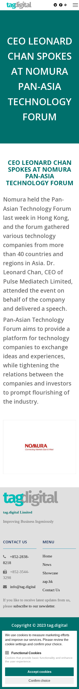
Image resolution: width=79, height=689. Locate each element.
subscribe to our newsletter (33, 606)
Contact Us (51, 590)
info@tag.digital (22, 587)
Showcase (50, 573)
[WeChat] (65, 5)
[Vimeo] (55, 5)
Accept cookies (39, 671)
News (47, 564)
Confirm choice (39, 680)
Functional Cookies (26, 653)
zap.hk (48, 581)
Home (47, 556)
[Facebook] (60, 5)
